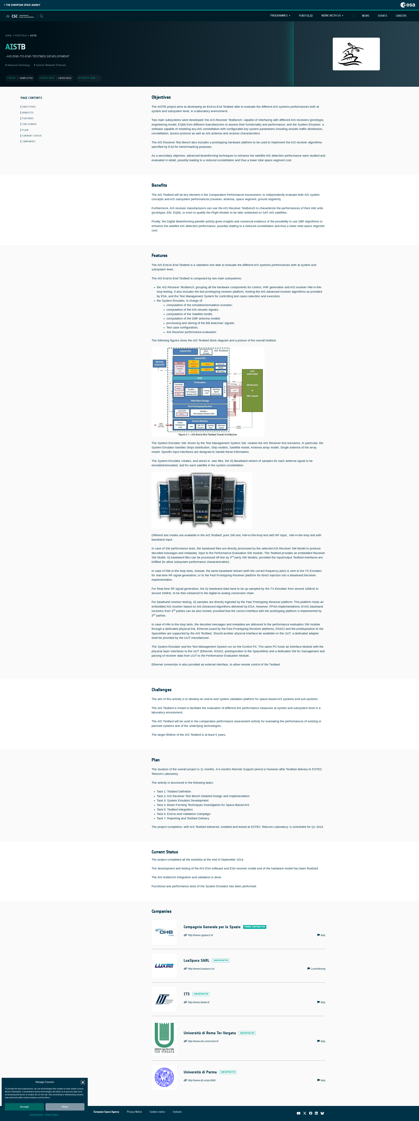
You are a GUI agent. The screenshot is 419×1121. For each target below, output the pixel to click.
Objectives (29, 106)
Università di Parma (200, 1072)
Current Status (32, 135)
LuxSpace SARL (197, 960)
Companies (29, 141)
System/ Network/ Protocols (50, 65)
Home (8, 35)
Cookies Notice (36, 1114)
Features (28, 118)
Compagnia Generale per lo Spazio (212, 927)
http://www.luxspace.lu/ (201, 968)
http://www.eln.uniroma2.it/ (203, 1041)
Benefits (28, 112)
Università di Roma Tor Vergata (210, 1033)
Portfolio (306, 16)
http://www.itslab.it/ (198, 1002)
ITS (187, 994)
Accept (24, 1106)
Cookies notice (157, 1111)
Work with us (331, 15)
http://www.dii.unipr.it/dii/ (202, 1080)
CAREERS (401, 16)
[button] (82, 1082)
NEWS (365, 16)
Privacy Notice (51, 1114)
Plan (25, 130)
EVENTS (382, 16)
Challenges (29, 124)
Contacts (177, 1111)
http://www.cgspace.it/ (200, 935)
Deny (65, 1106)
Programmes (279, 15)
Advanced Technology (18, 65)
